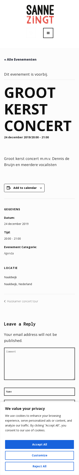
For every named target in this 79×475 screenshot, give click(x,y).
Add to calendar (25, 188)
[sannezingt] (39, 14)
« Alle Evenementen (20, 59)
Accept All (39, 444)
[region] (39, 438)
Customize (39, 455)
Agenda (9, 253)
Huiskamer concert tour (22, 301)
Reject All (39, 466)
